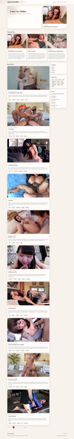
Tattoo (56, 79)
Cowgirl (57, 1)
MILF (53, 86)
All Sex (62, 81)
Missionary (53, 81)
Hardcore (61, 1)
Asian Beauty (53, 96)
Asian (53, 79)
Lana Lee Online (13, 2)
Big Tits (60, 79)
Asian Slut (53, 102)
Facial (63, 79)
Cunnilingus (54, 84)
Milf (62, 84)
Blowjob (54, 1)
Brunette (65, 1)
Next (25, 427)
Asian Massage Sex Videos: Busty (57, 93)
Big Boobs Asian (54, 105)
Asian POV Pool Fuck (55, 99)
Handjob (58, 84)
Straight (58, 81)
